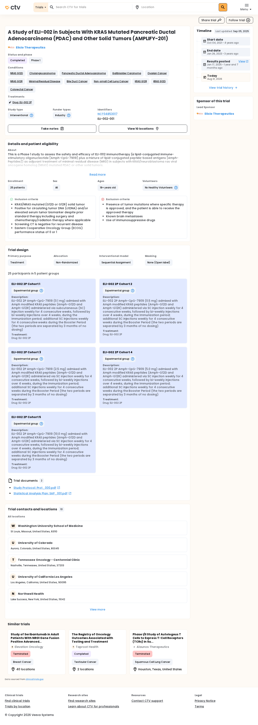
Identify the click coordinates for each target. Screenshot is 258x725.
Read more (97, 174)
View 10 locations (141, 129)
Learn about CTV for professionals (93, 706)
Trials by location (17, 706)
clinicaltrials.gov (34, 679)
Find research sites (82, 701)
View (241, 61)
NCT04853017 (108, 114)
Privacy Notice (205, 701)
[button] (16, 73)
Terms (199, 706)
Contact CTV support (147, 701)
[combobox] (92, 7)
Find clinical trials (17, 701)
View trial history (221, 88)
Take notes (49, 129)
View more (97, 609)
